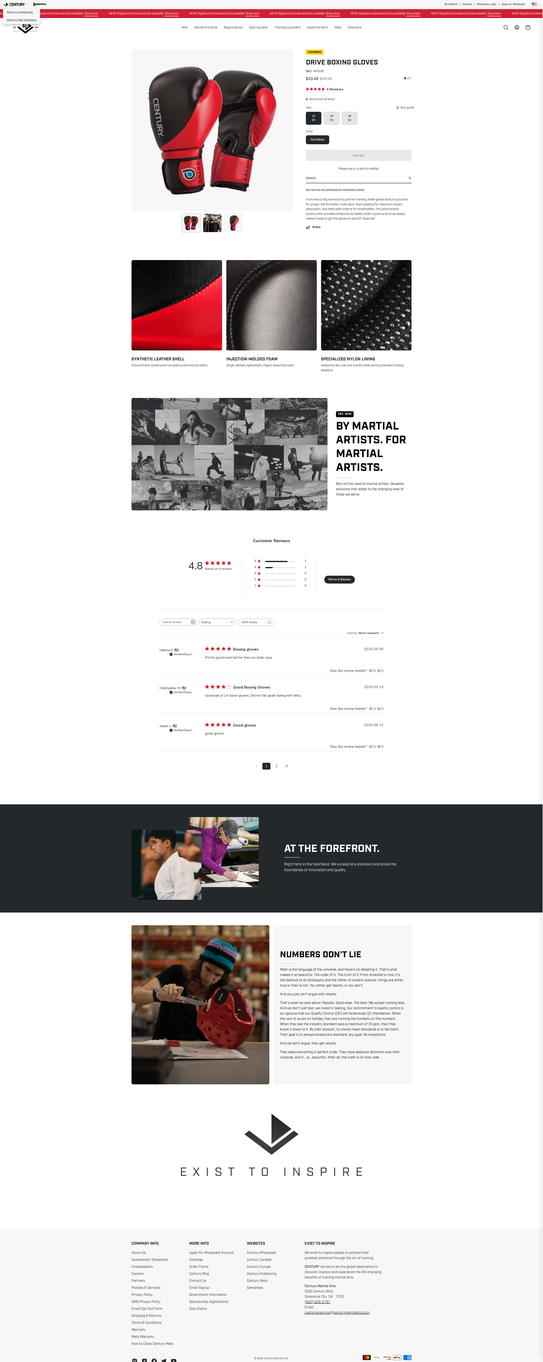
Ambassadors (142, 1267)
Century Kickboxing (20, 12)
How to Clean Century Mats (152, 1344)
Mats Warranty (143, 1337)
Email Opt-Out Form (147, 1309)
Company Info (145, 1243)
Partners (138, 1281)
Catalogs (196, 1260)
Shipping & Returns (146, 1316)
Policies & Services (146, 1288)
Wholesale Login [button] (486, 4)
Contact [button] (467, 4)
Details (311, 178)
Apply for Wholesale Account (211, 1253)
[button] (39, 4)
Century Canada (259, 1260)
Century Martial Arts (276, 1358)
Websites (256, 1243)
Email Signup (199, 1288)
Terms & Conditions (146, 1323)
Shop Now (112, 13)
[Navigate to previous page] (256, 766)
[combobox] (217, 622)
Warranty (139, 1330)
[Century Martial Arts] (25, 27)
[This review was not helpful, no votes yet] (378, 670)
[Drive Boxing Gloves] (191, 222)
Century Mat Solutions (21, 20)
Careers (138, 1274)
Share (316, 227)
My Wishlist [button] (451, 4)
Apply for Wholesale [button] (513, 4)
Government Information (208, 1295)
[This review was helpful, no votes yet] (370, 670)
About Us (139, 1253)
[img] (407, 78)
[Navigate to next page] (287, 766)
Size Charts (198, 1309)
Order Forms (199, 1267)
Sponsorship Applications (208, 1302)
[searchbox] (174, 622)
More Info (199, 1243)
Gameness (255, 1288)
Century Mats (257, 1281)
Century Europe (259, 1267)
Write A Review (339, 579)
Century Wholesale (261, 1253)
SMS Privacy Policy (146, 1302)
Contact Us (197, 1281)
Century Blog (199, 1274)
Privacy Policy (142, 1295)
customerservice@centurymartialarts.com (337, 1312)
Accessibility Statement (150, 1260)
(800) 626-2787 (317, 1302)
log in (351, 169)
